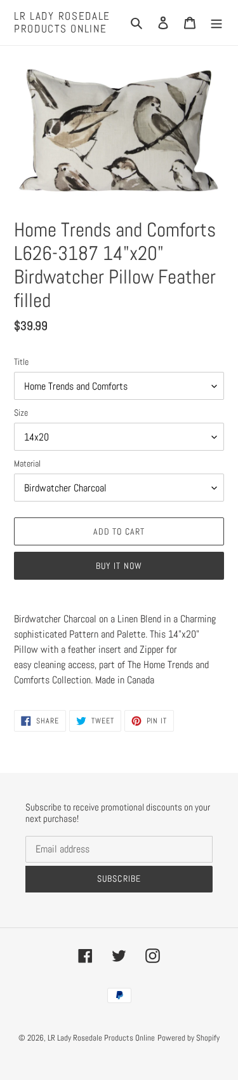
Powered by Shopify (188, 1037)
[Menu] (216, 22)
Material (27, 463)
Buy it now (119, 565)
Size (21, 412)
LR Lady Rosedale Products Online (62, 23)
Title (21, 361)
